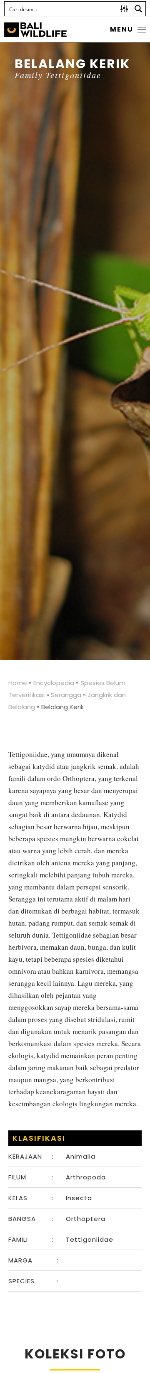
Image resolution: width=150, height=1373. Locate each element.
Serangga (66, 694)
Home (17, 682)
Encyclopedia (53, 682)
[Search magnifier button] (138, 9)
